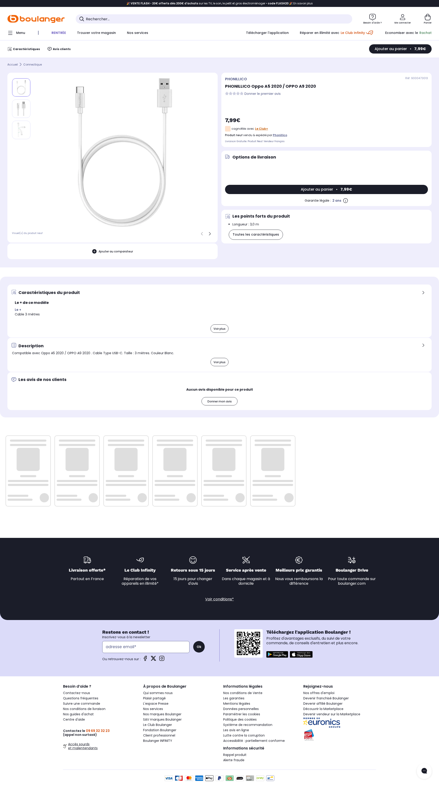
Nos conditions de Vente (242, 693)
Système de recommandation (247, 724)
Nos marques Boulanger (162, 714)
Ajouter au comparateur (116, 251)
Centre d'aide (74, 719)
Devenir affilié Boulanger (323, 703)
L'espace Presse (155, 703)
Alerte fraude (233, 760)
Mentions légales (236, 703)
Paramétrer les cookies (241, 714)
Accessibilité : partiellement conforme (254, 740)
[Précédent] (202, 234)
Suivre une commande (81, 703)
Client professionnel (159, 735)
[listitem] (21, 109)
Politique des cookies (240, 719)
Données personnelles (241, 709)
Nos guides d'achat (78, 714)
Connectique (32, 64)
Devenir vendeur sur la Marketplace (331, 714)
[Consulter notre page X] (153, 659)
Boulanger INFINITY (157, 740)
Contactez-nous (76, 693)
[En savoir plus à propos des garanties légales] (345, 200)
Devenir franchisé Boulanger (326, 698)
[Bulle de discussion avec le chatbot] (424, 771)
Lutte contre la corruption (244, 735)
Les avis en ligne (236, 730)
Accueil (12, 64)
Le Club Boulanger (157, 724)
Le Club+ (261, 129)
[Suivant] (210, 234)
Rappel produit (235, 754)
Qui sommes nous (158, 693)
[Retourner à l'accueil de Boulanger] (36, 19)
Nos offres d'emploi (318, 693)
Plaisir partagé (154, 698)
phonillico (280, 135)
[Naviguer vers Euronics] (339, 723)
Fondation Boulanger (159, 730)
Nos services (153, 709)
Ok (199, 646)
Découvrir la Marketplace (323, 709)
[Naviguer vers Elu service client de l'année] (339, 735)
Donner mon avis (219, 401)
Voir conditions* (219, 599)
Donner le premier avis (262, 94)
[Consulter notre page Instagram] (162, 659)
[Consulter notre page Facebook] (145, 659)
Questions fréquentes (80, 698)
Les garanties (233, 698)
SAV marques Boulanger (162, 719)
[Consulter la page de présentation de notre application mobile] (277, 654)
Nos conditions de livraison (84, 709)
